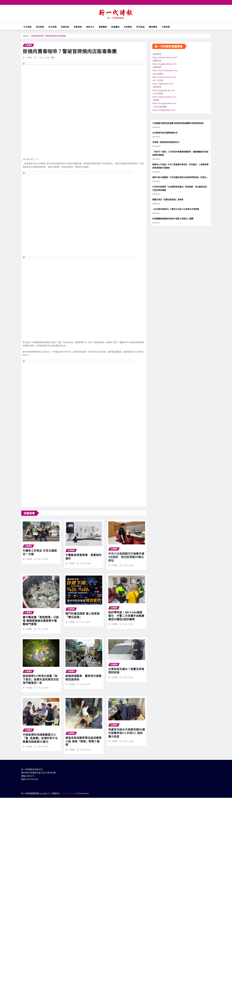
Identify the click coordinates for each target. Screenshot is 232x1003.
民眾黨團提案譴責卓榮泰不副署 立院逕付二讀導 (172, 218)
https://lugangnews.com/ (163, 90)
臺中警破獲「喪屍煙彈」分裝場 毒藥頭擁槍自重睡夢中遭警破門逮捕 (41, 620)
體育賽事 (153, 27)
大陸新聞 (166, 27)
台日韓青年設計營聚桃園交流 (165, 132)
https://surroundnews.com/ (165, 70)
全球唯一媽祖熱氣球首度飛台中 (165, 142)
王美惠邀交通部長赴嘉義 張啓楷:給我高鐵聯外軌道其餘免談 (178, 123)
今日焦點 (27, 27)
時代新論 (140, 27)
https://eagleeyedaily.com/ (164, 64)
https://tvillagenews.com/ (163, 110)
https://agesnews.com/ (162, 83)
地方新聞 (52, 27)
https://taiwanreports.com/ (164, 57)
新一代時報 (27, 57)
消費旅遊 (78, 27)
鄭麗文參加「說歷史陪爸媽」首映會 (167, 199)
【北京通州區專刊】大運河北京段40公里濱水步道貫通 (175, 209)
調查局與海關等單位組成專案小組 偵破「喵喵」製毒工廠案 (83, 741)
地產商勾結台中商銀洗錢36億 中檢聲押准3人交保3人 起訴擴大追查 (128, 733)
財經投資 (65, 27)
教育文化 (90, 27)
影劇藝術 (115, 27)
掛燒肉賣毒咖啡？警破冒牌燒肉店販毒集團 (48, 36)
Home (25, 36)
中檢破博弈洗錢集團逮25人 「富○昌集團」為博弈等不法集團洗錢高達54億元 (40, 738)
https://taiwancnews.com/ (164, 96)
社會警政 (128, 27)
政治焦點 (40, 27)
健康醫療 (103, 27)
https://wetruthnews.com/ (164, 77)
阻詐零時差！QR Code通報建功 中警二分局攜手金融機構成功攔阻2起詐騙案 (126, 616)
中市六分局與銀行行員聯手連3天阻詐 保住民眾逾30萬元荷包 (126, 557)
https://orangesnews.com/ (164, 103)
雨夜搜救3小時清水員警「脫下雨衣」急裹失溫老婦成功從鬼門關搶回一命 (41, 679)
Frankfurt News (68, 793)
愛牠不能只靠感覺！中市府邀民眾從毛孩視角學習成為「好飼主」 (180, 177)
